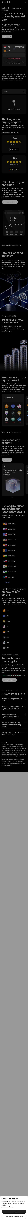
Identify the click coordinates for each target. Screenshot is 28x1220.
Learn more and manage (8, 1207)
